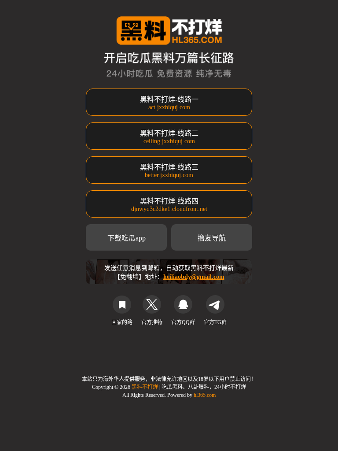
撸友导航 (212, 238)
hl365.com (205, 395)
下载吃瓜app (126, 238)
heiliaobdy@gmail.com (193, 277)
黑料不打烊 (145, 387)
